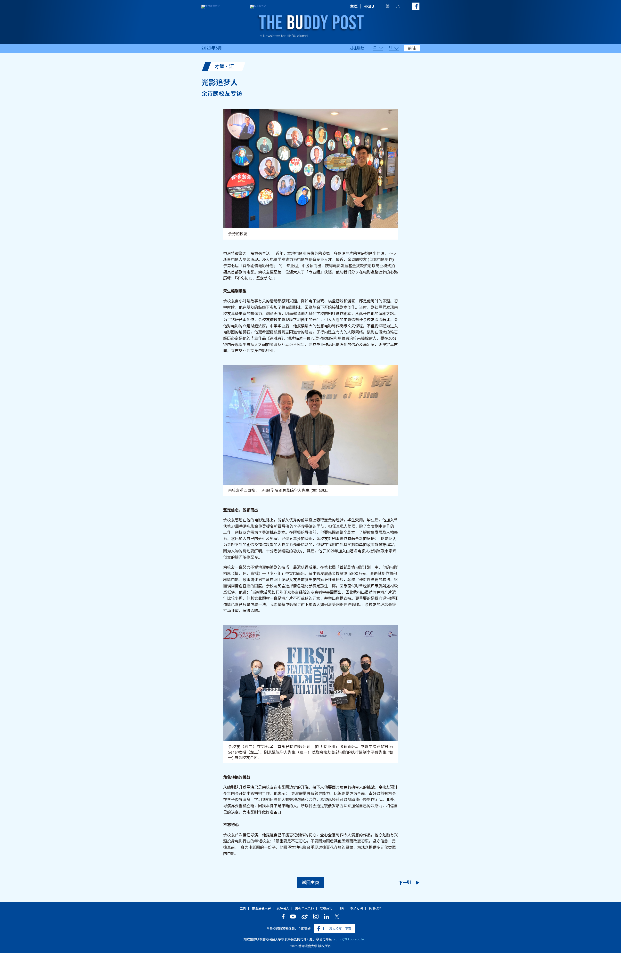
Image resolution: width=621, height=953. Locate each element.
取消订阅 (356, 908)
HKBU (369, 6)
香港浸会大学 (261, 908)
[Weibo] (305, 916)
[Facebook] (283, 916)
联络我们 (326, 908)
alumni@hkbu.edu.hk (349, 939)
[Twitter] (336, 916)
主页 (354, 6)
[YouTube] (293, 916)
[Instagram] (316, 916)
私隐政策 (375, 908)
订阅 (341, 908)
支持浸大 (283, 908)
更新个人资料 (304, 908)
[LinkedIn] (326, 916)
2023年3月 (211, 48)
